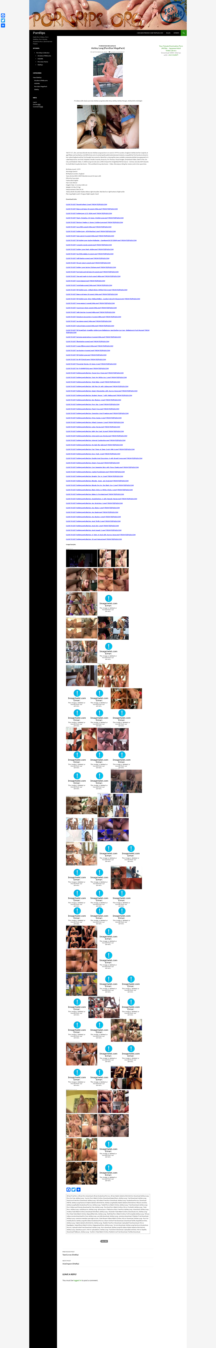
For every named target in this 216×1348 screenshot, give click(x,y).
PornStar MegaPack (107, 46)
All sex (104, 1241)
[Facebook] (3, 15)
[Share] (3, 25)
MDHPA (40, 59)
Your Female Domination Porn (171, 46)
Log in (35, 102)
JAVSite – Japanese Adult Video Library (171, 49)
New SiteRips (37, 77)
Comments (38, 107)
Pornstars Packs (43, 62)
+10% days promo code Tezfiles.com (150, 33)
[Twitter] (3, 20)
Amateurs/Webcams (44, 56)
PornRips (39, 33)
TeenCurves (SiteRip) (70, 1253)
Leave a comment (117, 52)
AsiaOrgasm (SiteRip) (70, 1262)
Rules (168, 33)
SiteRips (176, 33)
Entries (36, 104)
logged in (77, 1280)
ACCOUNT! (173, 55)
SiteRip (36, 89)
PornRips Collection (43, 53)
